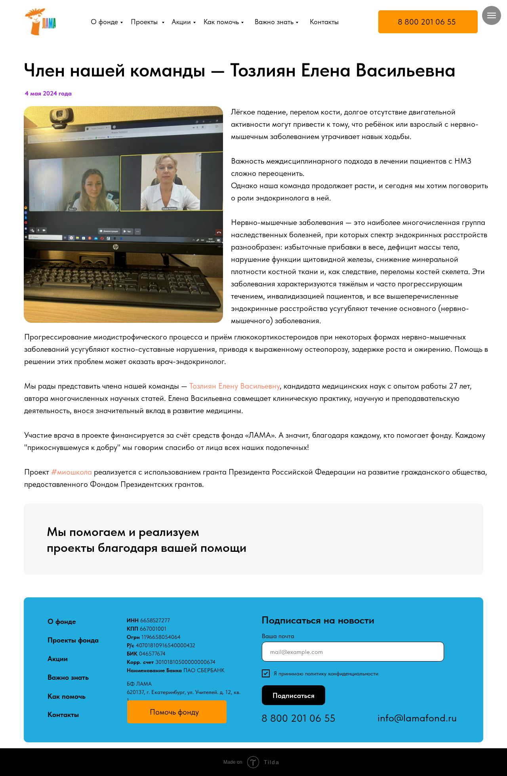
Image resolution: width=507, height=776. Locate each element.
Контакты (324, 21)
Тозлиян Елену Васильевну (234, 386)
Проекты (145, 21)
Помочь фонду (174, 712)
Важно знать (274, 21)
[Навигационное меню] (491, 15)
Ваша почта (278, 636)
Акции (181, 21)
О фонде (104, 21)
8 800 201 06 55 (427, 22)
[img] (40, 21)
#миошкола (71, 472)
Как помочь (221, 21)
